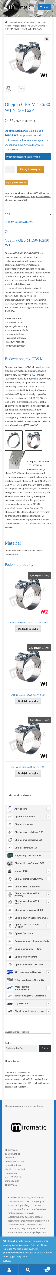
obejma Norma (37, 1076)
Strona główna (15, 22)
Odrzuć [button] (7, 1260)
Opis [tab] (7, 214)
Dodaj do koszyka (30, 169)
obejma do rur (11, 1072)
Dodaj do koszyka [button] (28, 628)
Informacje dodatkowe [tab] (19, 222)
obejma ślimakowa (41, 1083)
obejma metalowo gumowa (17, 1075)
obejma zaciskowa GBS (16, 200)
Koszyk (43, 1267)
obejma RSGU (27, 1079)
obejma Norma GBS (40, 196)
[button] (46, 39)
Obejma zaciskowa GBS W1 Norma (29, 25)
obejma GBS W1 (22, 196)
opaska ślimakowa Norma (16, 1087)
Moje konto (9, 1270)
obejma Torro (40, 1079)
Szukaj (8, 1043)
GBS (34, 374)
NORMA (36, 307)
